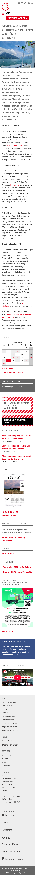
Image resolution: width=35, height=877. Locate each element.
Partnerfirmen (7, 759)
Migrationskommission (11, 730)
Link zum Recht (8, 755)
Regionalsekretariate (10, 716)
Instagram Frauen (14, 859)
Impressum (26, 868)
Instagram (7, 830)
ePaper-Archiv (9, 516)
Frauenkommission (9, 723)
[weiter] (31, 342)
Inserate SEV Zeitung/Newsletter (18, 572)
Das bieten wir (7, 706)
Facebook (10, 815)
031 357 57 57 (10, 788)
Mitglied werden (17, 18)
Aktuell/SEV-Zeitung (10, 741)
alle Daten (8, 369)
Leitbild (5, 713)
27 (17, 361)
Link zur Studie (10, 631)
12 (13, 354)
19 (13, 357)
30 (31, 361)
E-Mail (4, 791)
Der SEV (5, 709)
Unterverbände (8, 720)
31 (4, 364)
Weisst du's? (8, 554)
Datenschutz (16, 871)
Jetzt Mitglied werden (12, 387)
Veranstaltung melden (13, 372)
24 (4, 361)
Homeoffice (14, 185)
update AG (17, 873)
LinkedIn (6, 823)
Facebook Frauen (10, 844)
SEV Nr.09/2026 (10, 512)
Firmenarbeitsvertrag (15, 146)
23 (31, 357)
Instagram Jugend (11, 852)
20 (17, 357)
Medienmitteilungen (10, 744)
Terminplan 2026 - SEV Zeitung (17, 567)
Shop (4, 762)
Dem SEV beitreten (9, 702)
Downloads (6, 766)
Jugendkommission (9, 727)
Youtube (6, 837)
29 (26, 361)
